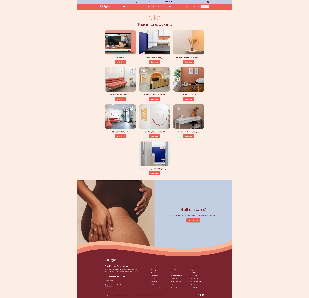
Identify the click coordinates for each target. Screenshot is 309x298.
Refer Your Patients (176, 275)
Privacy (128, 295)
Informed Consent (150, 295)
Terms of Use (131, 284)
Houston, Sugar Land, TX (154, 132)
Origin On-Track (156, 287)
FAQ (152, 284)
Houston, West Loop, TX (189, 132)
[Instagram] (198, 295)
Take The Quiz (193, 220)
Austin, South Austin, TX (154, 95)
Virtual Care (120, 57)
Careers (173, 273)
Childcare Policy (160, 295)
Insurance (154, 281)
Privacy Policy (108, 285)
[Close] (208, 2)
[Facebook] (200, 295)
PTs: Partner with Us (176, 278)
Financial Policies (139, 295)
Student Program (176, 281)
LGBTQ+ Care (194, 278)
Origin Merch (194, 287)
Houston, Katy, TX (120, 132)
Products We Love (195, 281)
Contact (173, 284)
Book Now (205, 7)
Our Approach (155, 270)
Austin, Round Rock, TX (120, 95)
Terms (132, 295)
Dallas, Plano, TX (189, 95)
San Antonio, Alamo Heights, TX (154, 169)
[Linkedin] (203, 295)
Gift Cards (193, 284)
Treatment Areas (156, 273)
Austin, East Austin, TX (154, 57)
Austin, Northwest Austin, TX (189, 57)
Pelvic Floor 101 (194, 275)
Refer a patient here (165, 2)
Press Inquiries (175, 287)
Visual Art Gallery (195, 273)
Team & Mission (175, 270)
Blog (191, 270)
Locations (154, 278)
